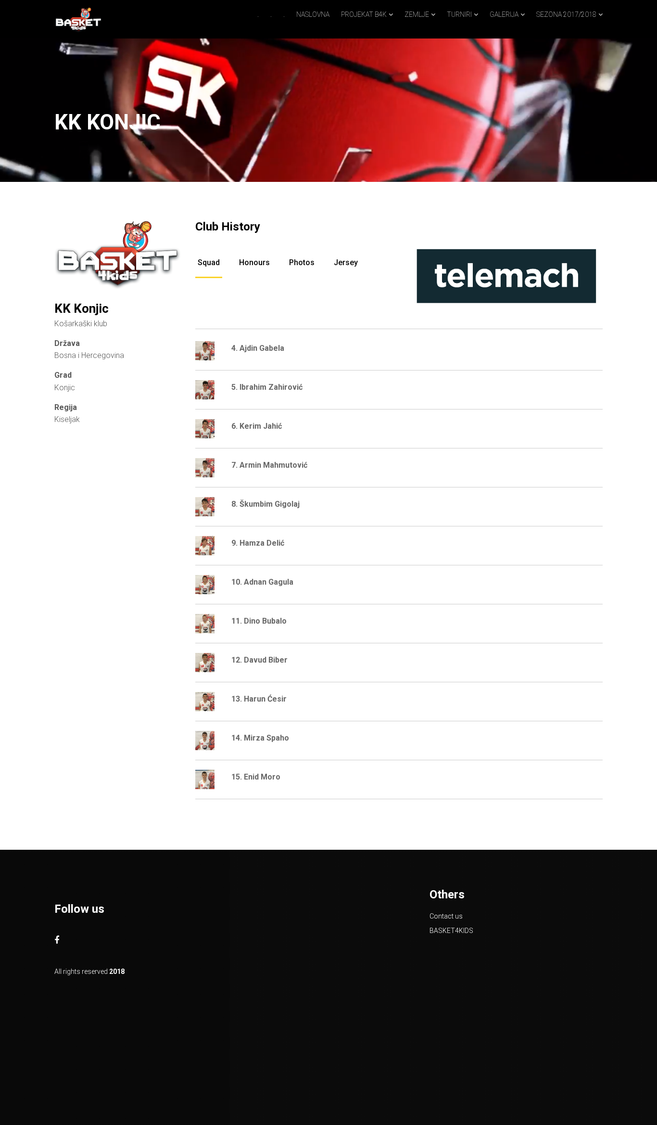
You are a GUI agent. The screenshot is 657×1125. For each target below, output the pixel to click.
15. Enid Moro (255, 776)
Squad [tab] (209, 262)
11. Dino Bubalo (259, 621)
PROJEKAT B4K (364, 14)
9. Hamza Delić (257, 543)
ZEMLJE (416, 14)
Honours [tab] (254, 262)
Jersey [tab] (346, 262)
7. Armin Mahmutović (269, 465)
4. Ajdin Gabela (257, 348)
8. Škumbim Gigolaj (265, 504)
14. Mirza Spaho (260, 737)
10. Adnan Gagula (262, 582)
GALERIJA (504, 14)
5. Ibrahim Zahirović (267, 387)
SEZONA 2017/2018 (566, 14)
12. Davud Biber (259, 660)
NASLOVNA (312, 14)
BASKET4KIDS (451, 930)
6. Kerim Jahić (256, 426)
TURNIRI (459, 14)
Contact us (446, 916)
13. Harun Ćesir (259, 698)
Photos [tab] (302, 262)
